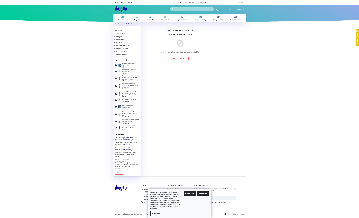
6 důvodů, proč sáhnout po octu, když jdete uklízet (125, 160)
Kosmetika (120, 40)
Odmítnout (189, 193)
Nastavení (156, 213)
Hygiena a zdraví (122, 45)
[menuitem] (122, 17)
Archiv (119, 173)
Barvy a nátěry (121, 51)
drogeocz (147, 199)
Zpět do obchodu (180, 59)
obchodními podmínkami (223, 202)
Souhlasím (203, 193)
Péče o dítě (120, 43)
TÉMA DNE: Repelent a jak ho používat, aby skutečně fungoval (125, 138)
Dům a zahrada (122, 54)
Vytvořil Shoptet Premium (235, 214)
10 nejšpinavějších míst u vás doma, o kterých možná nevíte (126, 148)
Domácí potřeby (122, 48)
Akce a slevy (120, 34)
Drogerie (119, 37)
